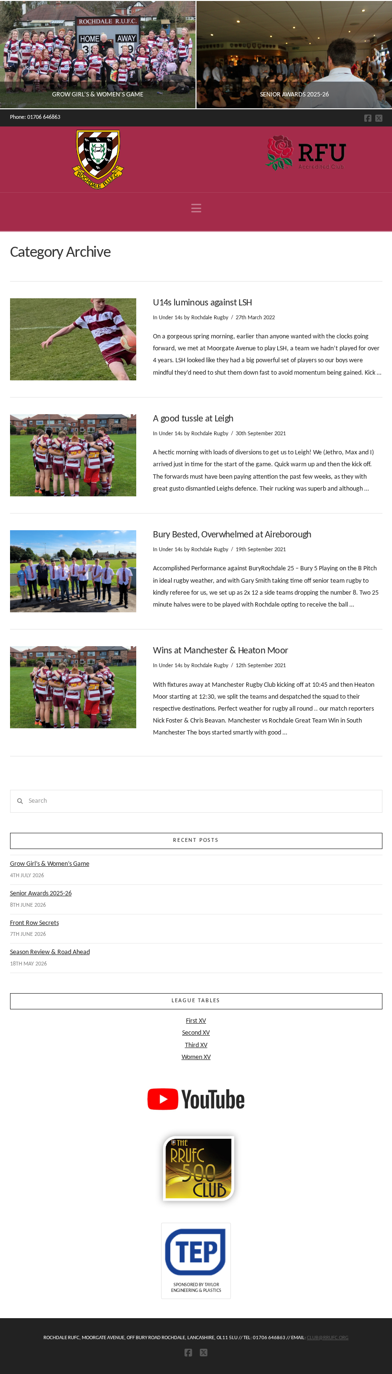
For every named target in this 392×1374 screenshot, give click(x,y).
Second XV (196, 1033)
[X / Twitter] (378, 118)
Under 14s (171, 317)
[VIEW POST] (73, 339)
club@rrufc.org (327, 1338)
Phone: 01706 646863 (35, 117)
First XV (196, 1021)
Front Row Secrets (34, 923)
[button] (196, 208)
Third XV (196, 1045)
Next (371, 54)
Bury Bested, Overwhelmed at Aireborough (232, 535)
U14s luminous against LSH (202, 303)
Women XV (196, 1057)
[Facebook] (367, 118)
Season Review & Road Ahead (50, 952)
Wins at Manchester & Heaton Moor (220, 651)
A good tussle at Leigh (193, 419)
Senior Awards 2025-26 (41, 893)
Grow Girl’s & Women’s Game (49, 864)
